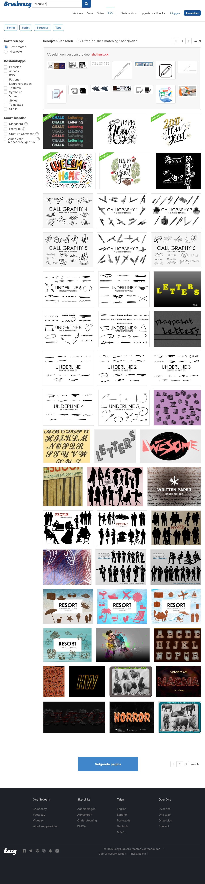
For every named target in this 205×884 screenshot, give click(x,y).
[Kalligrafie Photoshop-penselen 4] (68, 210)
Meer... (121, 832)
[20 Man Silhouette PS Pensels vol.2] (120, 567)
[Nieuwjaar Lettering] (122, 131)
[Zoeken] (86, 4)
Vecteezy (39, 814)
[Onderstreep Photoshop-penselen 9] (124, 329)
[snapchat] (50, 851)
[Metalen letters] (177, 645)
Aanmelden (192, 13)
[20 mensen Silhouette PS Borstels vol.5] (176, 527)
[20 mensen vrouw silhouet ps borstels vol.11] (115, 486)
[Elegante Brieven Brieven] (66, 446)
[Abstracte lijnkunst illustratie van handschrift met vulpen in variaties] (56, 65)
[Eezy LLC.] (10, 851)
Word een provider (45, 826)
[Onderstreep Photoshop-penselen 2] (122, 368)
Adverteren (84, 814)
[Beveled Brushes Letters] (177, 289)
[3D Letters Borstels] (177, 408)
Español (122, 814)
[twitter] (31, 851)
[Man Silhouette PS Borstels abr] (175, 567)
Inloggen (175, 13)
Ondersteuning (87, 820)
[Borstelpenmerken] (63, 486)
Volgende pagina (108, 764)
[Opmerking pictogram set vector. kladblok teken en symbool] (78, 90)
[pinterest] (37, 851)
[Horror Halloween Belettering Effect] (131, 717)
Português (124, 820)
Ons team (165, 814)
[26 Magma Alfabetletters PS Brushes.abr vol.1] (178, 681)
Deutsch (122, 826)
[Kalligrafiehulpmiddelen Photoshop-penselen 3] (176, 210)
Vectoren (78, 13)
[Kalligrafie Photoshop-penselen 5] (68, 249)
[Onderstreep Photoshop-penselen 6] (68, 289)
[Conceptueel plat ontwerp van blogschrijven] (166, 94)
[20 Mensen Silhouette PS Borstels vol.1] (122, 527)
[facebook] (24, 851)
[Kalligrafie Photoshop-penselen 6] (176, 249)
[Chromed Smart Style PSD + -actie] (74, 717)
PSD (110, 13)
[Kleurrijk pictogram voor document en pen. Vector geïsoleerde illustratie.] (56, 94)
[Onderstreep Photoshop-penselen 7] (124, 289)
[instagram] (43, 851)
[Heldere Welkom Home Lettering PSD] (69, 171)
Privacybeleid (138, 853)
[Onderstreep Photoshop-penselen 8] (68, 329)
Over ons (165, 808)
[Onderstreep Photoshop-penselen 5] (124, 408)
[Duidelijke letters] (87, 681)
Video (100, 13)
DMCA (81, 826)
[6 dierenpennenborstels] (130, 681)
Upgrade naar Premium (153, 13)
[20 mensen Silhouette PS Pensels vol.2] (68, 527)
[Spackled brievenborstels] (115, 446)
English (121, 808)
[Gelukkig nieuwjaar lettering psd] (125, 171)
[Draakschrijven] (178, 171)
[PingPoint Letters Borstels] (177, 329)
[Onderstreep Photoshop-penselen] (68, 368)
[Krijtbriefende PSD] (68, 131)
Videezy (38, 820)
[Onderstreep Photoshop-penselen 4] (68, 408)
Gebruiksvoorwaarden (112, 853)
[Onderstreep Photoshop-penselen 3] (176, 368)
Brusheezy (40, 808)
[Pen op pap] (67, 567)
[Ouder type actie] (170, 446)
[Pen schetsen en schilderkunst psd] (123, 645)
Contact (164, 826)
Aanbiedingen (86, 808)
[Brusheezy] (18, 4)
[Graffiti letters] (54, 681)
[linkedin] (57, 851)
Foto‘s (90, 13)
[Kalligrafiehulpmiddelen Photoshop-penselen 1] (122, 210)
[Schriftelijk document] (174, 486)
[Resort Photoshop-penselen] (68, 606)
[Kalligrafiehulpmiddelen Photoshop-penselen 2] (122, 249)
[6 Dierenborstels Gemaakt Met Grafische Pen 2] (179, 717)
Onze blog (165, 820)
